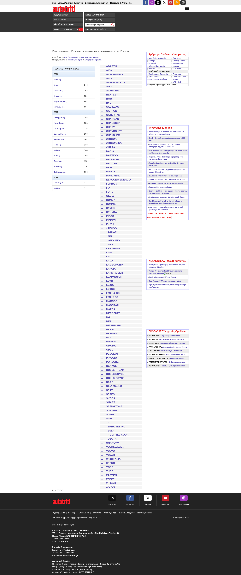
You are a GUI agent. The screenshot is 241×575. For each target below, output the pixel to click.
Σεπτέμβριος (60, 134)
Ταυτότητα (96, 513)
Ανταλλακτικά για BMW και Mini (167, 343)
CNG (179, 82)
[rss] (177, 2)
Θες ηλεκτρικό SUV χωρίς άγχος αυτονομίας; (165, 281)
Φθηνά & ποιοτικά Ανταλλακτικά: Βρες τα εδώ (167, 180)
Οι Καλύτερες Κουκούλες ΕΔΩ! (166, 339)
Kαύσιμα (152, 61)
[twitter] (164, 2)
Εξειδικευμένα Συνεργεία (158, 74)
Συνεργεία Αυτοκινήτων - (89, 3)
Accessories (178, 63)
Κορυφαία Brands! (166, 358)
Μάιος (57, 85)
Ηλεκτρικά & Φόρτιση (93, 20)
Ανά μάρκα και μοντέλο (90, 57)
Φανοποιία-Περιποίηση (158, 79)
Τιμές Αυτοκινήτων (61, 15)
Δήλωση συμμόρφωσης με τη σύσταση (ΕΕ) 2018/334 (77, 518)
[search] (112, 25)
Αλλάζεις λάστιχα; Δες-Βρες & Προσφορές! (166, 183)
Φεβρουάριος (60, 101)
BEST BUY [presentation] (166, 218)
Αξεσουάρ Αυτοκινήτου (164, 336)
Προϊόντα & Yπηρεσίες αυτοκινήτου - (120, 3)
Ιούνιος (57, 79)
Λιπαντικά (177, 74)
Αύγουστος (59, 139)
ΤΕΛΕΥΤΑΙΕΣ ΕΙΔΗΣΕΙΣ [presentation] (157, 214)
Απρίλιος (58, 90)
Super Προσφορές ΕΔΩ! (167, 355)
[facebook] (145, 2)
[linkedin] (158, 2)
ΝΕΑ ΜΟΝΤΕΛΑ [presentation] (154, 218)
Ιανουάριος (59, 107)
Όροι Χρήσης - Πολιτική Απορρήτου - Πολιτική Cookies (128, 513)
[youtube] (170, 2)
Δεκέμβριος (59, 117)
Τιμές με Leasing (60, 20)
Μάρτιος (58, 96)
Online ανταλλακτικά (167, 362)
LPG (174, 82)
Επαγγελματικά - (57, 3)
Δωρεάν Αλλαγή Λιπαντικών (165, 351)
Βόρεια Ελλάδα (154, 69)
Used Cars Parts (179, 77)
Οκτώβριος (59, 128)
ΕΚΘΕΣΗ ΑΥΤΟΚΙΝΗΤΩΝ (94, 15)
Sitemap (71, 513)
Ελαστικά (152, 63)
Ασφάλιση (177, 58)
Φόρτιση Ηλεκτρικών (157, 66)
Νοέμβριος (59, 123)
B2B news (177, 69)
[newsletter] (183, 2)
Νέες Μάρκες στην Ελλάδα (63, 24)
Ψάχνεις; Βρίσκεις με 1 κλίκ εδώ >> (162, 85)
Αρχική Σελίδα (59, 513)
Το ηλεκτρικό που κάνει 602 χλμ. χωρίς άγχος (167, 197)
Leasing (176, 66)
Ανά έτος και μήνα (71, 57)
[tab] (157, 213)
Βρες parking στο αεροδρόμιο (160, 187)
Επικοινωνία (84, 513)
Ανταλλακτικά (154, 77)
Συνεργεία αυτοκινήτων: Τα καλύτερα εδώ (165, 176)
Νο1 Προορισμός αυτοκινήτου (167, 366)
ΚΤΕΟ (175, 79)
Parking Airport (179, 61)
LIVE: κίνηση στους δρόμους (96, 29)
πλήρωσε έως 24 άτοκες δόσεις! (168, 347)
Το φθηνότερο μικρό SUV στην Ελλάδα (162, 277)
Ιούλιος (57, 145)
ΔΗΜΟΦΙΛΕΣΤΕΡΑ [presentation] (177, 214)
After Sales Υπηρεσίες (157, 58)
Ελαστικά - (71, 3)
